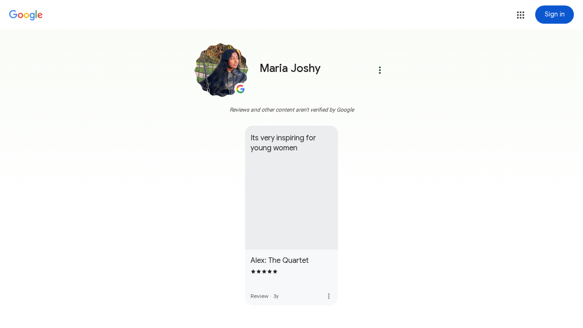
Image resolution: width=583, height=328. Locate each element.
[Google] (26, 15)
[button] (520, 15)
